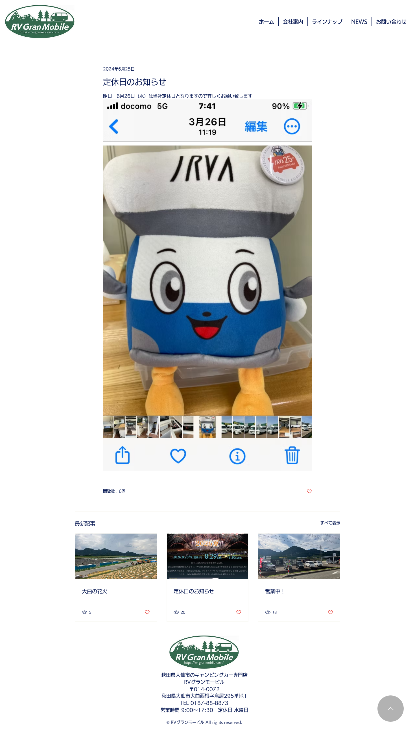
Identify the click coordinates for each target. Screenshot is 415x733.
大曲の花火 (94, 591)
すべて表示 (330, 523)
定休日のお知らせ (194, 591)
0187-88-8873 (209, 703)
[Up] (390, 708)
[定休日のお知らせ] (207, 556)
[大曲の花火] (116, 556)
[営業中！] (299, 556)
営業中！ (275, 591)
